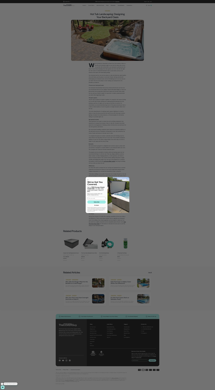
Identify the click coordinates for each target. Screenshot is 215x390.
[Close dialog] (128, 178)
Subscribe (96, 202)
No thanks (96, 205)
